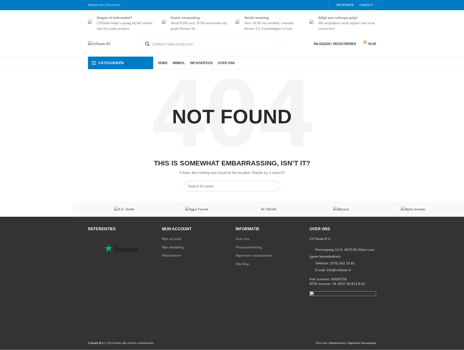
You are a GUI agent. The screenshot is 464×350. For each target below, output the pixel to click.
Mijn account (171, 239)
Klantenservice (337, 343)
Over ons (243, 239)
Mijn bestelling (173, 247)
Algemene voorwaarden (254, 255)
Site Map (242, 264)
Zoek (274, 186)
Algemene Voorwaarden (362, 343)
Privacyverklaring (249, 247)
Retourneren (171, 255)
